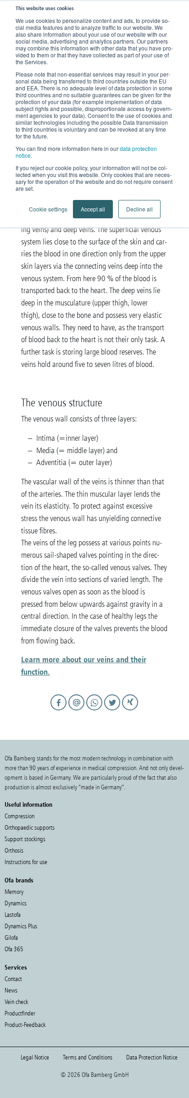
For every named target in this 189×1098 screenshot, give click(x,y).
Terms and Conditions (87, 1057)
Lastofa (13, 915)
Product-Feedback (25, 1025)
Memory (14, 892)
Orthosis (14, 850)
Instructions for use (26, 862)
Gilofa (11, 938)
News (11, 990)
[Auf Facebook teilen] (60, 711)
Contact (13, 979)
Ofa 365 (14, 949)
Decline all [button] (139, 209)
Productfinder (20, 1013)
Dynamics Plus (21, 926)
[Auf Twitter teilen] (113, 711)
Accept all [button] (93, 209)
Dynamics (16, 903)
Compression (19, 816)
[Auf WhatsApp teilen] (96, 711)
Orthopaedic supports (30, 828)
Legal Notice (35, 1057)
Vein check (16, 1002)
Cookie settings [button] (48, 209)
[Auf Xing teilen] (130, 711)
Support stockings (25, 839)
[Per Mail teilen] (78, 711)
